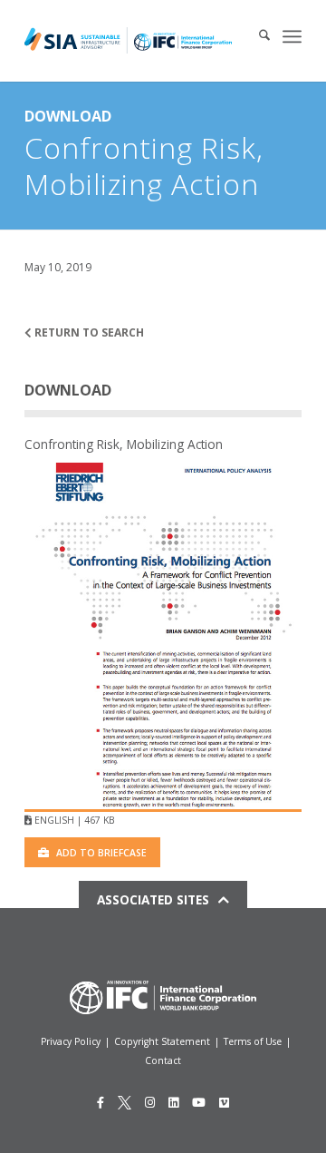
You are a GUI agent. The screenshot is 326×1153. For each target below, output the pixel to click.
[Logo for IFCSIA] (128, 41)
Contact (163, 1060)
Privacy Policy (71, 1041)
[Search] (255, 36)
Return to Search (88, 332)
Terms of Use (253, 1041)
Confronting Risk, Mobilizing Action (123, 444)
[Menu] (292, 36)
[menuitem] (255, 36)
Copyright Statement (162, 1041)
